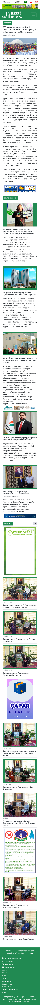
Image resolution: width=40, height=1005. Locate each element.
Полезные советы (7, 984)
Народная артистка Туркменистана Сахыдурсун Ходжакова (16, 674)
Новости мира (6, 987)
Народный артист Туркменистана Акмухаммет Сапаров (15, 906)
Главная (4, 970)
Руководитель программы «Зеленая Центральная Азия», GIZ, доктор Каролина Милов (19, 823)
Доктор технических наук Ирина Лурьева (18, 939)
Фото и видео (6, 981)
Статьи (4, 978)
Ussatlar (7, 523)
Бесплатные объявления (10, 989)
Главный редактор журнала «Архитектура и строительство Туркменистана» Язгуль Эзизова (19, 753)
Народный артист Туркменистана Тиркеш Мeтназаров (19, 640)
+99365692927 (9, 961)
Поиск (4, 992)
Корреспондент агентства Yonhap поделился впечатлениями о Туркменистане (20, 606)
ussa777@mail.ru (10, 964)
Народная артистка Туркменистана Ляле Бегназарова (18, 788)
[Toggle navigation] (33, 14)
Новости (4, 975)
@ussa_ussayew (10, 967)
